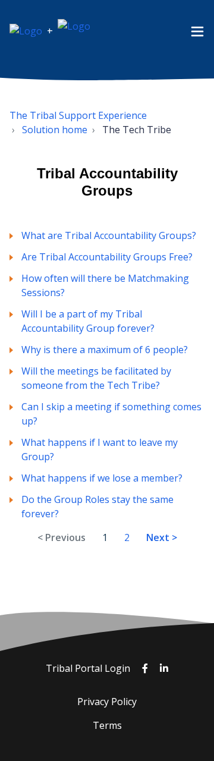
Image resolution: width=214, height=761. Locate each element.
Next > (161, 537)
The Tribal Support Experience (78, 115)
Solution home (54, 129)
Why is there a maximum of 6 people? (104, 349)
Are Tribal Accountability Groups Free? (107, 256)
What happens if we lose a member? (101, 478)
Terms (107, 725)
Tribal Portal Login (89, 668)
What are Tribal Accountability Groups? (108, 235)
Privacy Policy (107, 701)
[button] (197, 31)
